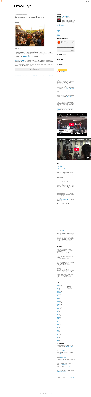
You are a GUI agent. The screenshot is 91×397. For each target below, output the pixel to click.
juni (57, 284)
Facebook (59, 30)
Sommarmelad (27, 19)
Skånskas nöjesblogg (19, 60)
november (59, 285)
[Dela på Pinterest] (38, 69)
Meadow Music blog (70, 88)
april (58, 330)
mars (58, 298)
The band (60, 166)
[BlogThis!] (34, 69)
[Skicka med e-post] (33, 69)
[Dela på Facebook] (37, 69)
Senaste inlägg (18, 75)
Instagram (59, 34)
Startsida (35, 75)
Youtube (58, 35)
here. (63, 230)
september (59, 292)
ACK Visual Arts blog (63, 364)
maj (57, 297)
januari (58, 289)
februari (58, 286)
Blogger (49, 393)
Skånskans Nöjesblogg (64, 199)
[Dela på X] (35, 69)
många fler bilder (26, 56)
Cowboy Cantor (60, 353)
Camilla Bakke (66, 16)
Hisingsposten (59, 375)
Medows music (62, 360)
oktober (58, 305)
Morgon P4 (64, 350)
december (59, 302)
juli (57, 295)
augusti (58, 294)
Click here (59, 56)
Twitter (58, 31)
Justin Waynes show (69, 346)
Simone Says (22, 6)
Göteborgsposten (71, 377)
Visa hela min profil (60, 25)
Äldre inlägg (51, 75)
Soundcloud (59, 32)
